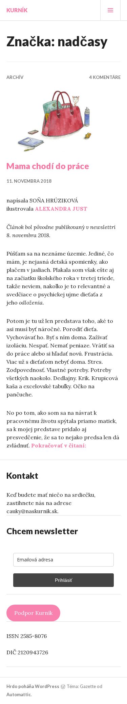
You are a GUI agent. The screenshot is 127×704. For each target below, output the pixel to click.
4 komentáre (105, 77)
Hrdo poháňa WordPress (32, 686)
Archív (14, 77)
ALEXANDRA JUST (61, 208)
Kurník (16, 10)
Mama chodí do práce (47, 166)
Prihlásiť (63, 580)
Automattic (18, 694)
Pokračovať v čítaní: (58, 445)
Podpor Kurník (33, 612)
